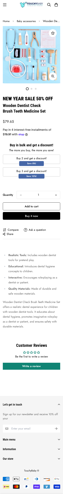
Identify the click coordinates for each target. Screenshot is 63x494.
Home (6, 21)
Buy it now (31, 216)
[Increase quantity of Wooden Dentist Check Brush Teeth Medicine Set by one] (56, 195)
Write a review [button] (31, 366)
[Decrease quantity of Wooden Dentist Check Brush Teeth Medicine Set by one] (21, 195)
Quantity (8, 195)
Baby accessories (26, 21)
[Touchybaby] (31, 4)
